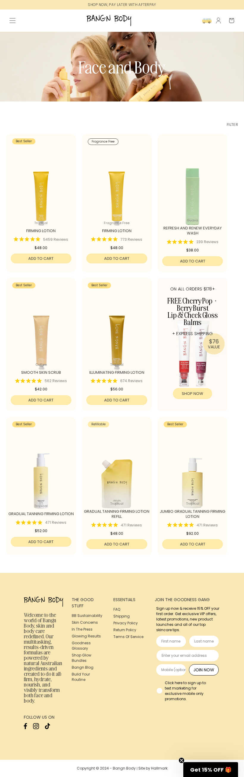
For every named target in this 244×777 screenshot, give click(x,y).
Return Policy (124, 629)
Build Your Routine (81, 677)
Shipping (121, 616)
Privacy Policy (125, 623)
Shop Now (192, 393)
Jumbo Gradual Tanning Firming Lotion (192, 514)
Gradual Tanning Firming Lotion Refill (116, 514)
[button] (12, 21)
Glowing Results (86, 636)
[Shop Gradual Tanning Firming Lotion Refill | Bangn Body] (117, 468)
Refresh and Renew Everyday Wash (192, 231)
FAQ (116, 609)
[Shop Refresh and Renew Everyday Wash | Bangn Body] (193, 185)
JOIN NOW (203, 670)
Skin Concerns (85, 622)
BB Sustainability (87, 615)
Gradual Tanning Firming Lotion (41, 514)
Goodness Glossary (81, 645)
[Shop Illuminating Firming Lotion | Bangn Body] (117, 329)
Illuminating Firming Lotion (116, 372)
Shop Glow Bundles (81, 658)
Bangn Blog (82, 667)
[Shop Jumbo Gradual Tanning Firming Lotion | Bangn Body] (193, 468)
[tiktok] (47, 727)
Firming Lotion (41, 231)
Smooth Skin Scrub (41, 372)
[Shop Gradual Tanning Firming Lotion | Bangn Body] (41, 468)
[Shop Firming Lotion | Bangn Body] (41, 185)
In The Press (82, 629)
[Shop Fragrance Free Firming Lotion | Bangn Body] (117, 185)
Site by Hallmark (153, 768)
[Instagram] (36, 727)
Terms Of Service (128, 636)
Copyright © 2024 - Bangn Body (106, 768)
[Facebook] (25, 727)
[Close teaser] (181, 760)
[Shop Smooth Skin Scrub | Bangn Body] (41, 329)
